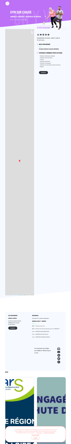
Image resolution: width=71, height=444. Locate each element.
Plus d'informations (35, 435)
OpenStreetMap (20, 294)
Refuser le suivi (39, 432)
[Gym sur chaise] (19, 161)
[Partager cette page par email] (41, 35)
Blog (6, 372)
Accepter (35, 437)
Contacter (43, 72)
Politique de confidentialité (49, 432)
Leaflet (15, 294)
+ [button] (32, 31)
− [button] (32, 33)
